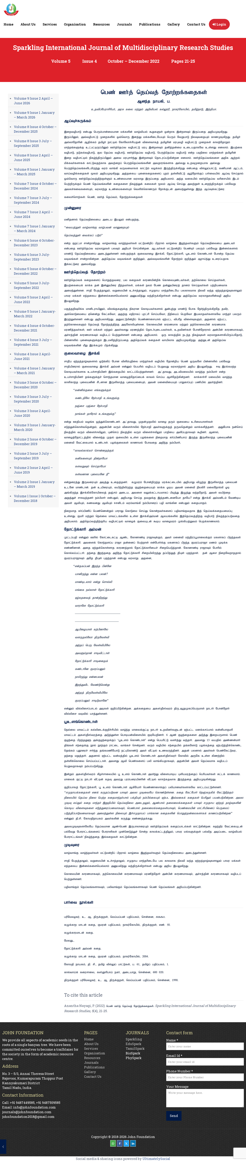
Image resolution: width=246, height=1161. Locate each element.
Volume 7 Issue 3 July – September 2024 (33, 200)
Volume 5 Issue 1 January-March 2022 (35, 313)
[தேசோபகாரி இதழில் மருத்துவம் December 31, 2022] (3, 1146)
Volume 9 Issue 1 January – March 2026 (34, 114)
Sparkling (134, 1039)
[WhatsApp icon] (113, 1143)
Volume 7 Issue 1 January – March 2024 (34, 228)
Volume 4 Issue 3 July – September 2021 (33, 342)
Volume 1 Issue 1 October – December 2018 (35, 498)
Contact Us (92, 1076)
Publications (94, 1067)
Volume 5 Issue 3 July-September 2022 (32, 285)
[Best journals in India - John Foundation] (11, 10)
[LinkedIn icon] (133, 1143)
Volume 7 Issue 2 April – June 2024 (33, 214)
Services (91, 1048)
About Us (91, 1044)
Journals (91, 1062)
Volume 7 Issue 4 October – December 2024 (35, 185)
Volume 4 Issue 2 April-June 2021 (32, 356)
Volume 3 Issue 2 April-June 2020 (32, 413)
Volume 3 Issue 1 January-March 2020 (35, 427)
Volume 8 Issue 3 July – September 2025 (33, 143)
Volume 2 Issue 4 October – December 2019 (35, 441)
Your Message (177, 1086)
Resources (92, 1058)
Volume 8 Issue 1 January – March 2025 (34, 171)
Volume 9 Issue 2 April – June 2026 (33, 100)
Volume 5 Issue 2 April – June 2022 (33, 299)
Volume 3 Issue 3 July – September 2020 (33, 398)
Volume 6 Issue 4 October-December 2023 (34, 242)
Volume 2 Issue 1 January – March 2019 (34, 484)
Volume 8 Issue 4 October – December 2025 (35, 129)
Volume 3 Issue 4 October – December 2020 (35, 384)
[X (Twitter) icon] (126, 1143)
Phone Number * (179, 1071)
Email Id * (174, 1055)
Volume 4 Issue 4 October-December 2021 (34, 327)
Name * (172, 1040)
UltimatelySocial (156, 1159)
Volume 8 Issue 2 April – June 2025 (33, 157)
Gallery (90, 1072)
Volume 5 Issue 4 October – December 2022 (35, 271)
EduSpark (133, 1044)
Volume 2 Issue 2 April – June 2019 (33, 469)
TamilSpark (135, 1048)
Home (89, 1039)
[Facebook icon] (119, 1143)
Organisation (94, 1053)
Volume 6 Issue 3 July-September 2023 (32, 256)
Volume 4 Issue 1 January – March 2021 (34, 370)
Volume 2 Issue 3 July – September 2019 (33, 455)
